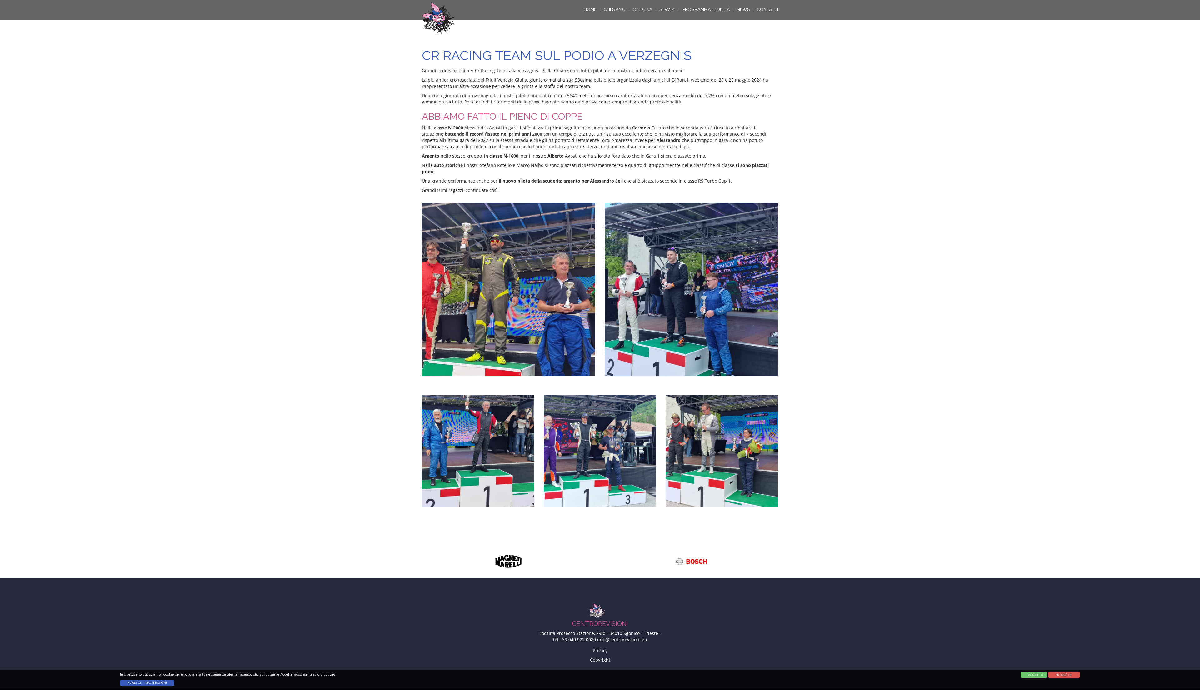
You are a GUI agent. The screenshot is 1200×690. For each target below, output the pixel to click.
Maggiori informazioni (147, 683)
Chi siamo (615, 9)
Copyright (600, 660)
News (743, 9)
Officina (642, 9)
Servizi (667, 9)
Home (590, 9)
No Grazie (1064, 675)
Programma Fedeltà (706, 9)
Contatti (767, 9)
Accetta (1032, 675)
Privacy (600, 650)
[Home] (440, 18)
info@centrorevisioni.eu (622, 639)
